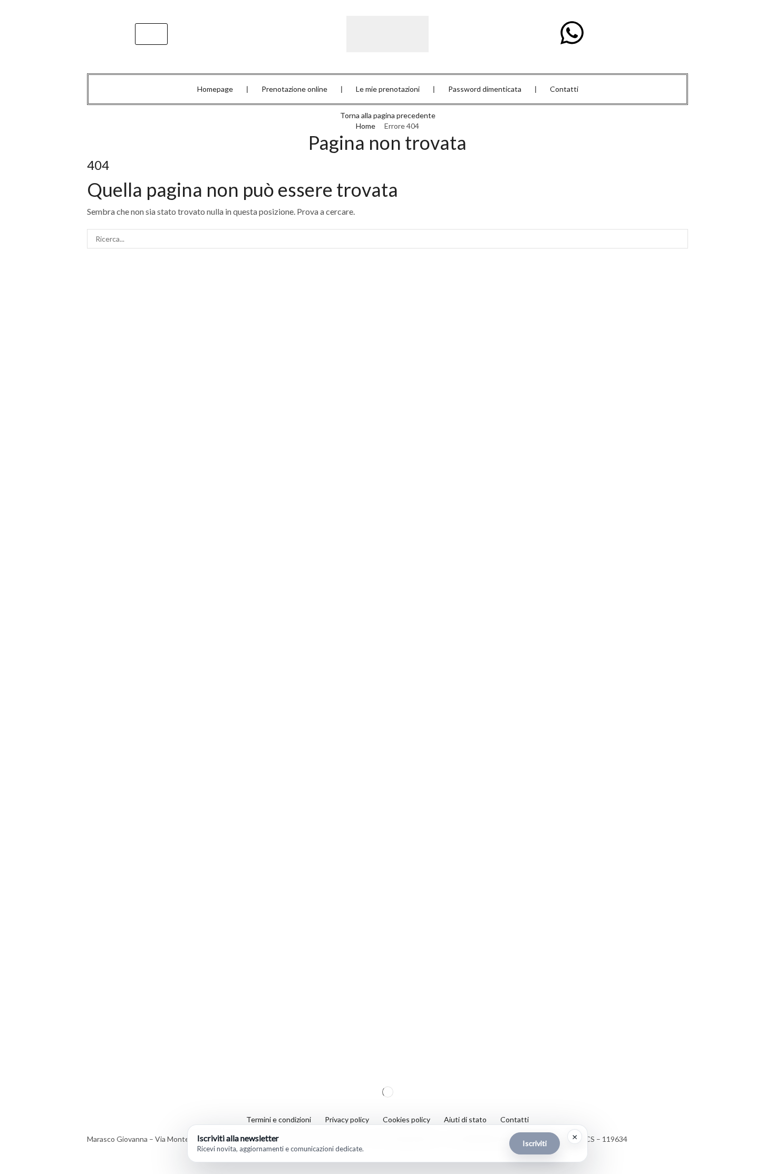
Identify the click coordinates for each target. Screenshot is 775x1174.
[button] (151, 34)
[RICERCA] (678, 239)
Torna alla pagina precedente (387, 115)
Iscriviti (534, 1143)
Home (365, 125)
